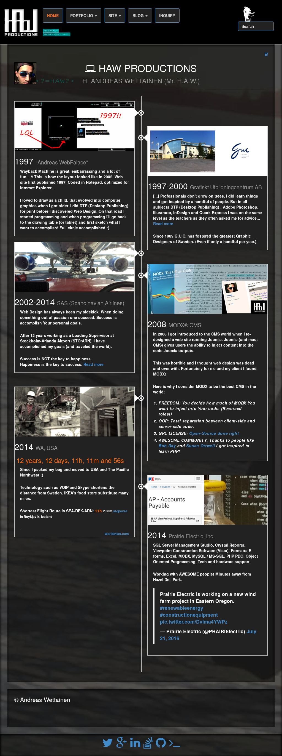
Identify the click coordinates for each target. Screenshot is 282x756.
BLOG (138, 15)
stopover (120, 511)
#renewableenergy (181, 607)
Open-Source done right (214, 433)
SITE (113, 15)
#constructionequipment (189, 614)
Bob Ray (167, 445)
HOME (53, 15)
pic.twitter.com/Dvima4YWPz (193, 621)
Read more (163, 223)
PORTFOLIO (82, 15)
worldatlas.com (117, 533)
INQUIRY (167, 15)
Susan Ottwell (200, 445)
